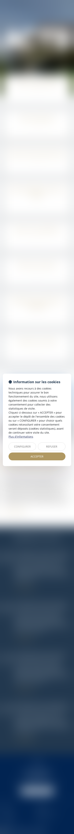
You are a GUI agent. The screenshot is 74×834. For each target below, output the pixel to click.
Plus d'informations (21, 436)
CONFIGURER (22, 446)
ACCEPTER (37, 456)
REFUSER (51, 446)
